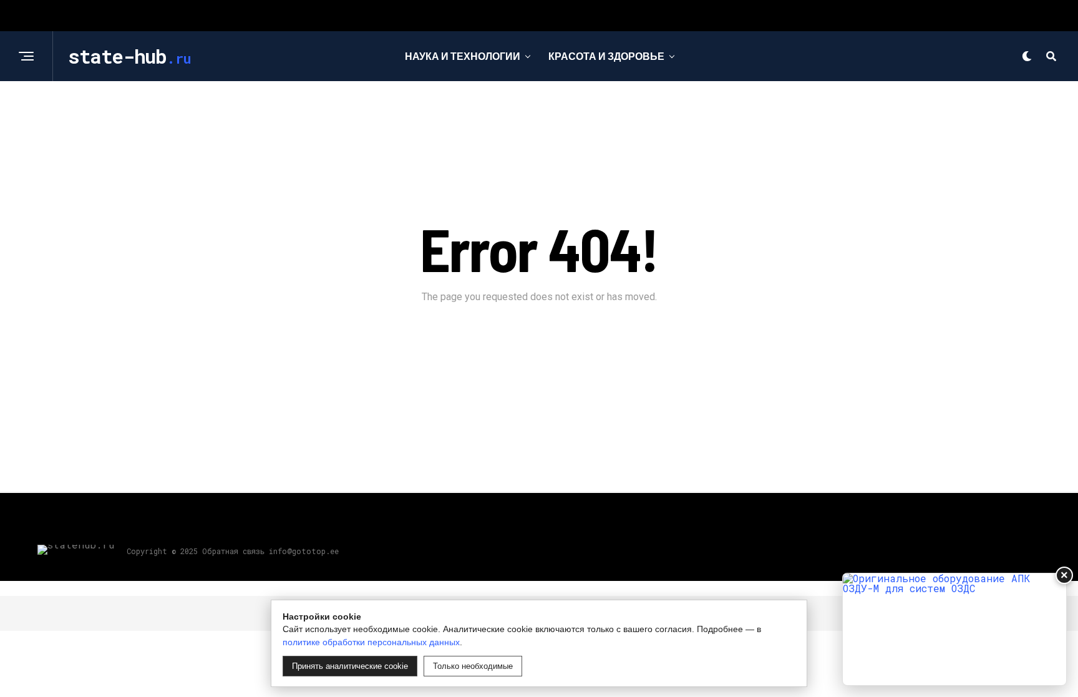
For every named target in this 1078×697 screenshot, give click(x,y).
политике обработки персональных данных (371, 642)
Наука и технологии (462, 56)
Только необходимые (473, 666)
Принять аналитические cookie (350, 666)
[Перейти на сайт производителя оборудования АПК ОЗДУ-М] (954, 629)
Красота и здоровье (606, 56)
